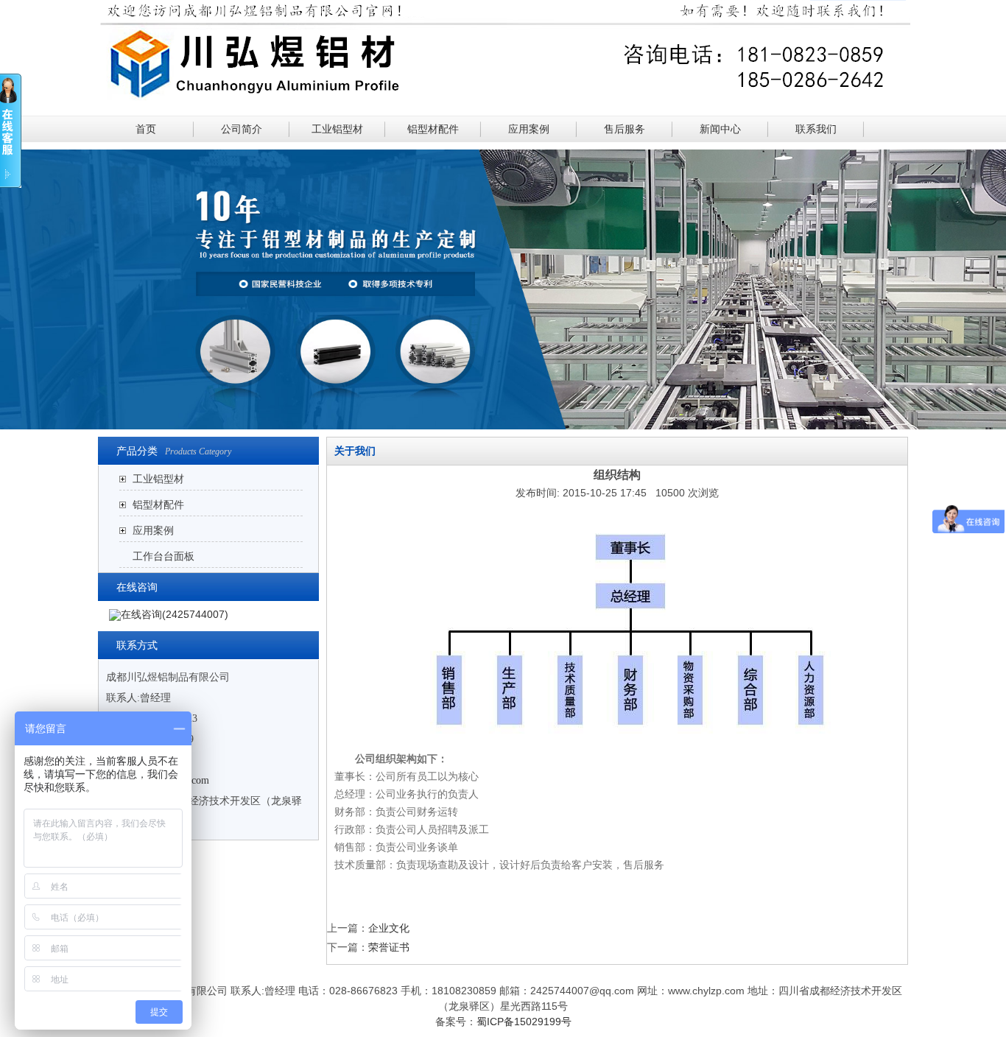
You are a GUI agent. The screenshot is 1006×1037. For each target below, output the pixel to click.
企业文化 (388, 928)
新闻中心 (720, 129)
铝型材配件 (433, 129)
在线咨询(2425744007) (174, 614)
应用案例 (528, 129)
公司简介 (241, 129)
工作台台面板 (163, 556)
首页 (146, 129)
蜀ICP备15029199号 (523, 1021)
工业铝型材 (337, 129)
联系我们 (816, 129)
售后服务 (624, 129)
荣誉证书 (388, 947)
